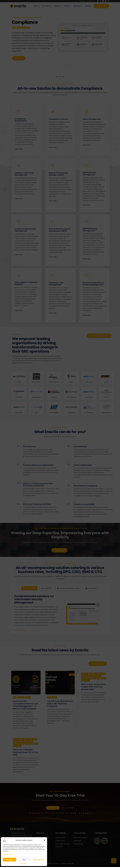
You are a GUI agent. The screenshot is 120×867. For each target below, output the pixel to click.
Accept (9, 860)
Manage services (8, 854)
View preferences (38, 860)
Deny (24, 860)
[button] (44, 840)
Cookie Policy (23, 863)
